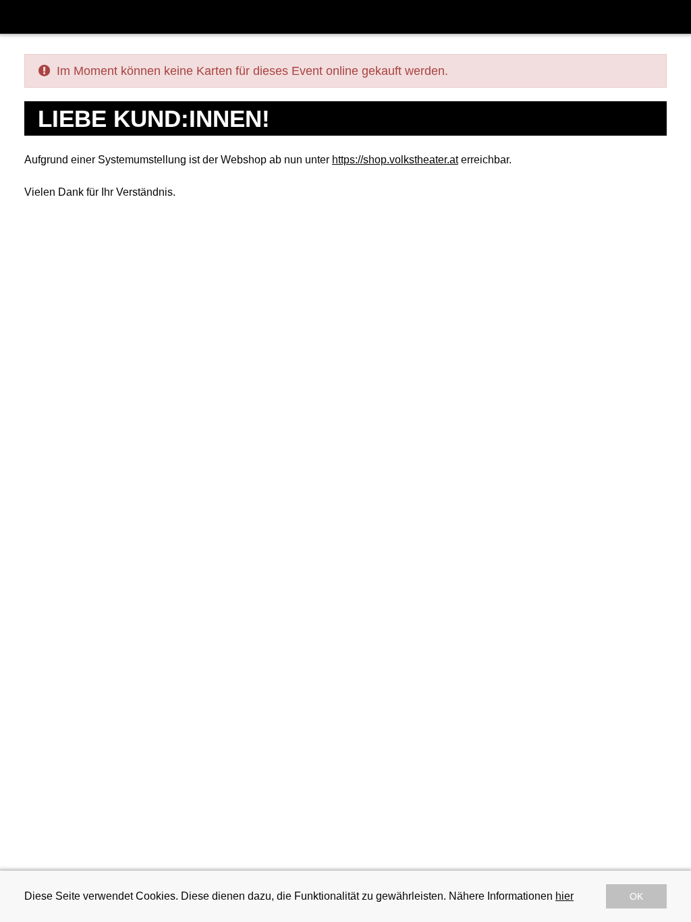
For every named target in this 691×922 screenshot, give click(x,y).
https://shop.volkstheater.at (395, 159)
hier (564, 896)
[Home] (19, 17)
